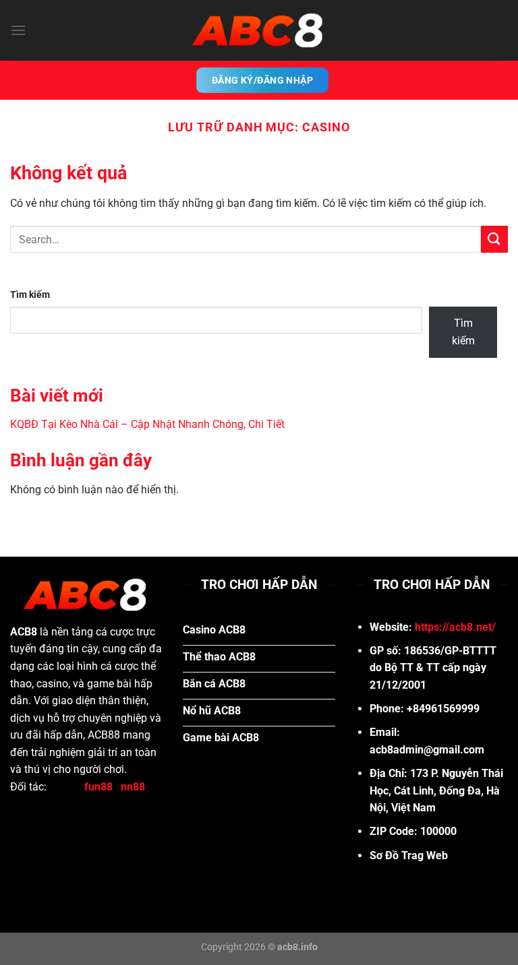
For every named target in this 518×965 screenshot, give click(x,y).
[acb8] (259, 30)
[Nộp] (494, 239)
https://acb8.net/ (455, 627)
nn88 (133, 786)
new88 (65, 786)
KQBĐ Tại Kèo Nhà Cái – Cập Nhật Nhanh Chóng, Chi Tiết (147, 424)
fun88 (98, 786)
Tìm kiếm (30, 295)
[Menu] (18, 29)
